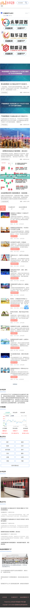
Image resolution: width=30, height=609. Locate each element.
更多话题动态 (15, 465)
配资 (7, 446)
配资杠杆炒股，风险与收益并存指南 (19, 312)
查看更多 (15, 384)
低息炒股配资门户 (15, 305)
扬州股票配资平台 (15, 249)
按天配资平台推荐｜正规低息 (18, 242)
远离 (22, 457)
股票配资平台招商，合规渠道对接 (19, 326)
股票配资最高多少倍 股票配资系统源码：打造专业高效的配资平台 (14, 565)
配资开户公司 (14, 236)
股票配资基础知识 (5, 159)
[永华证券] (7, 2)
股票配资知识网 (19, 604)
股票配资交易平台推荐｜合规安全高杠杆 (19, 340)
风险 (7, 461)
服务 (22, 453)
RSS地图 (18, 602)
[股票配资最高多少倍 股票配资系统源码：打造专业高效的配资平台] (15, 558)
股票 (22, 442)
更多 (26, 13)
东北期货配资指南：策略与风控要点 (19, 354)
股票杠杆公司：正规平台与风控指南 (19, 256)
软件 (22, 449)
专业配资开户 (14, 221)
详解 (22, 461)
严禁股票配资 (4, 124)
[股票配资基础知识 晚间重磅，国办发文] (15, 138)
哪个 (7, 442)
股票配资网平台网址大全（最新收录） (19, 285)
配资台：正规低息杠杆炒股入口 (18, 299)
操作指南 (7, 449)
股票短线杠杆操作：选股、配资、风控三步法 (19, 270)
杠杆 (22, 446)
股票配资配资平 (14, 263)
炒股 (7, 457)
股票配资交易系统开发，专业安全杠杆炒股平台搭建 (19, 228)
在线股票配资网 (4, 201)
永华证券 (4, 597)
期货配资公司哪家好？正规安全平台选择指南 (19, 213)
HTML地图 (23, 602)
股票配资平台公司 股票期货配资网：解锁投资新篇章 (15, 583)
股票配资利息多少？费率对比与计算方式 (19, 369)
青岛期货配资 (4, 92)
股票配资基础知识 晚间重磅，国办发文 (15, 151)
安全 (7, 453)
